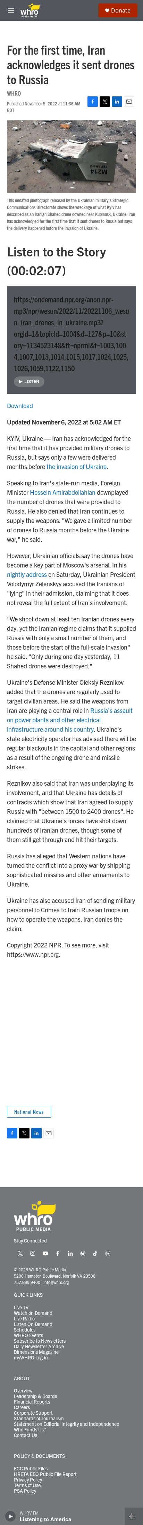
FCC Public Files (31, 1468)
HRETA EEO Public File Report (45, 1474)
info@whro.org (56, 1282)
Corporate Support (33, 1413)
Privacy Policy (28, 1480)
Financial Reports (32, 1402)
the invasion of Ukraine (77, 466)
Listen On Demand (33, 1324)
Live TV (21, 1307)
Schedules (24, 1330)
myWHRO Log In (31, 1357)
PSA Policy (25, 1491)
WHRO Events (28, 1335)
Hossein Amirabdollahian (62, 492)
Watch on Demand (33, 1313)
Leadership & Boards (35, 1396)
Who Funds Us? (30, 1429)
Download (20, 406)
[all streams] (134, 1516)
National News (29, 1112)
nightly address (27, 574)
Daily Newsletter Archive (39, 1346)
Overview (23, 1390)
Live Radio (24, 1318)
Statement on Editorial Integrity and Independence (66, 1424)
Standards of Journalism (39, 1418)
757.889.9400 (27, 1282)
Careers (22, 1407)
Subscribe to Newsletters (40, 1341)
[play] (10, 1516)
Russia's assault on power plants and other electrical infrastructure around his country (70, 719)
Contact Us (25, 1435)
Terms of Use (27, 1485)
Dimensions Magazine (36, 1352)
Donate (121, 10)
